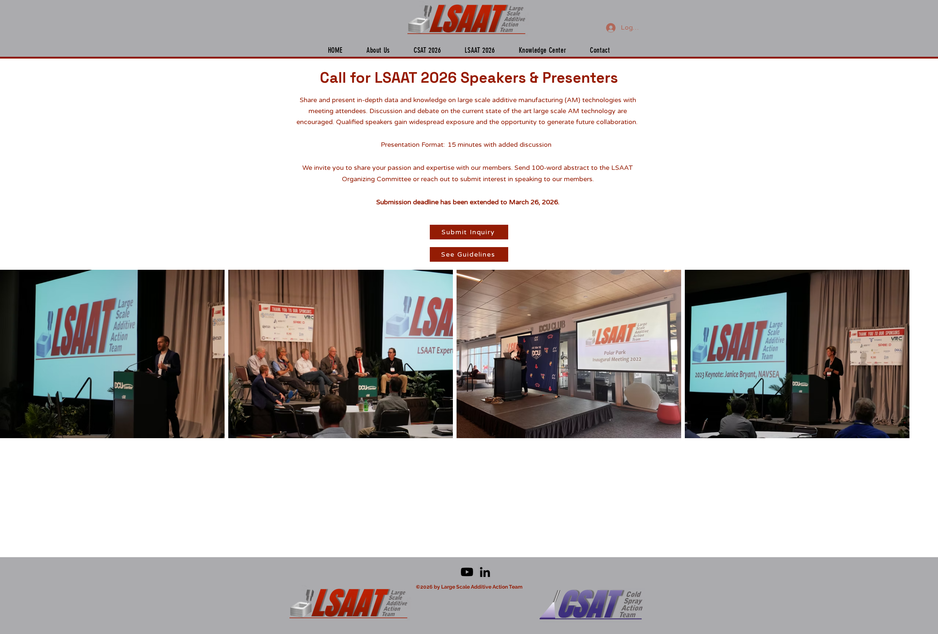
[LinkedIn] (485, 572)
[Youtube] (467, 572)
